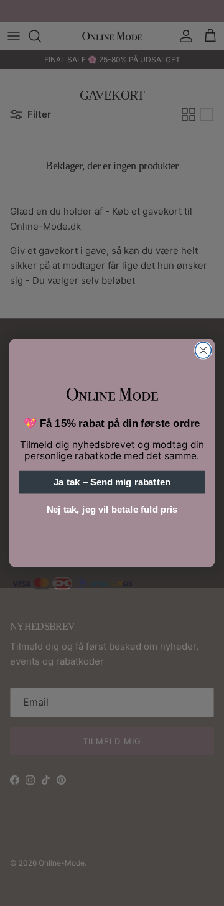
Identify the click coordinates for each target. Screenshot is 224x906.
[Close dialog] (203, 350)
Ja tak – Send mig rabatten (112, 482)
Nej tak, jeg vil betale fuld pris (112, 510)
